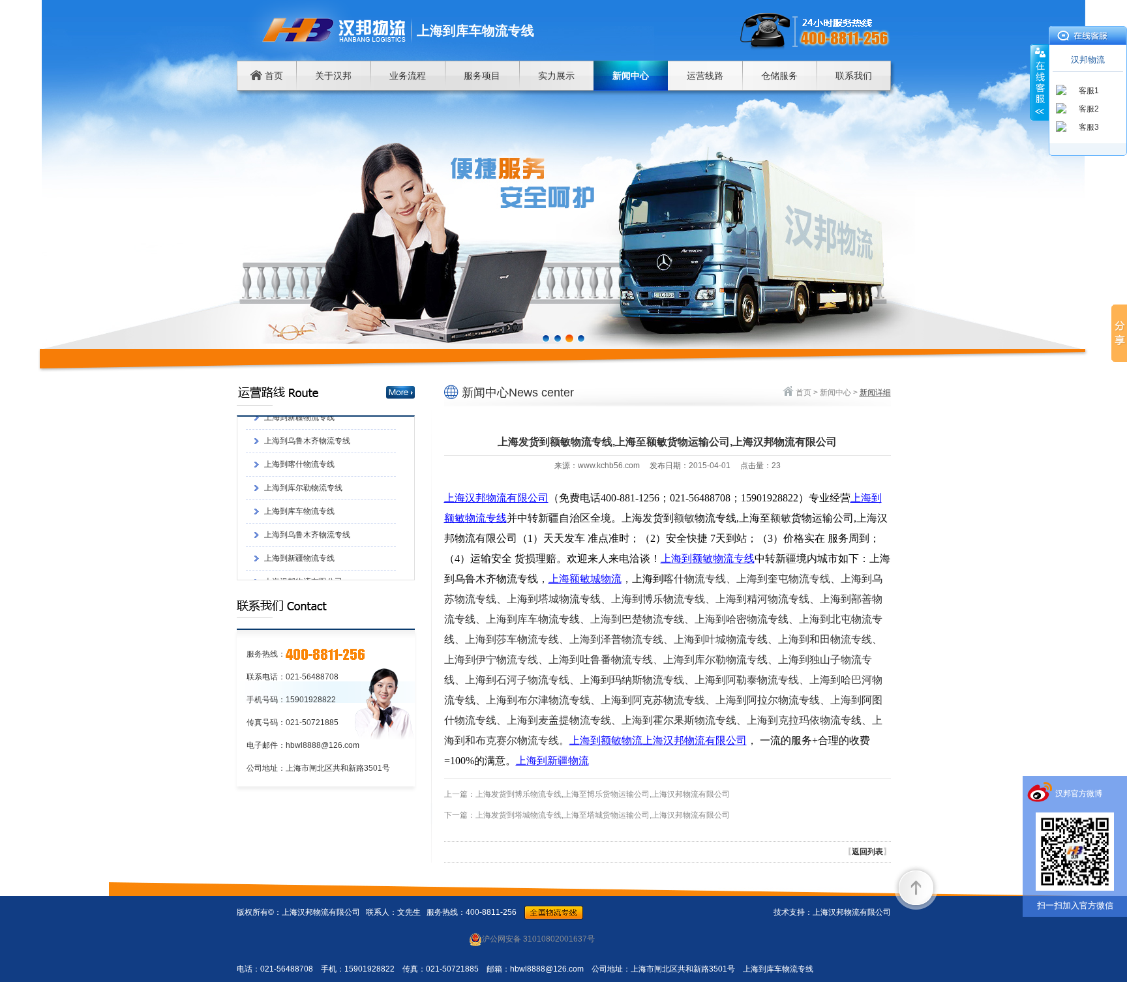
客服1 (1089, 90)
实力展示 (556, 75)
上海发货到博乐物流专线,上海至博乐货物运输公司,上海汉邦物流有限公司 (602, 794)
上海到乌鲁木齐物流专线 (307, 495)
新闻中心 (630, 75)
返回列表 (867, 851)
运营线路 (705, 75)
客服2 (1089, 108)
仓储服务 (779, 75)
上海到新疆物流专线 (299, 519)
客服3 (1089, 127)
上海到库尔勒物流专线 (303, 448)
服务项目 (482, 75)
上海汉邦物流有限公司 (303, 542)
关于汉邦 (333, 75)
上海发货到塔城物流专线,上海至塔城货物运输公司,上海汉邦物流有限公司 (602, 815)
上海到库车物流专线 (299, 472)
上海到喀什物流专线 (299, 425)
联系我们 (853, 75)
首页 (272, 75)
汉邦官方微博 (1078, 793)
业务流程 (407, 75)
